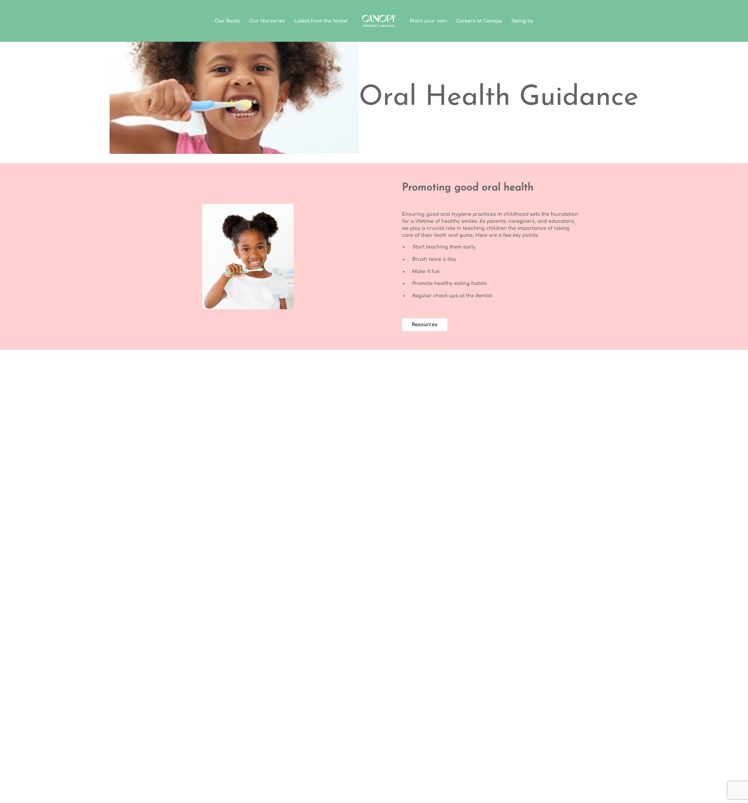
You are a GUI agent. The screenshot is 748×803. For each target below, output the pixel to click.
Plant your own (428, 21)
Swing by (522, 21)
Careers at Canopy (479, 21)
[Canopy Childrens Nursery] (379, 20)
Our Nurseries (267, 21)
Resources (424, 324)
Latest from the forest (320, 21)
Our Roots (227, 21)
